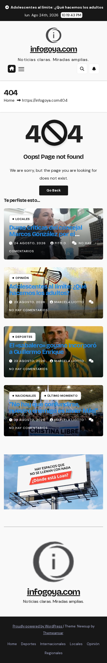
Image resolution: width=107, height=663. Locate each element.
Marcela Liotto (69, 302)
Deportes (23, 337)
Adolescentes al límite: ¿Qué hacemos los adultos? (47, 290)
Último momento (62, 396)
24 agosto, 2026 (30, 243)
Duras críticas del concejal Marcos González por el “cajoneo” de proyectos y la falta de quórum (47, 237)
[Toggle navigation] (21, 69)
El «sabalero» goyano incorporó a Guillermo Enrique (52, 349)
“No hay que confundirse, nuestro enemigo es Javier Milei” (53, 407)
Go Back (53, 190)
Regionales (54, 653)
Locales (22, 219)
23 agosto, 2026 (30, 302)
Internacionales (53, 644)
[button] (82, 69)
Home (9, 100)
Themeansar (53, 633)
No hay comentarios (28, 310)
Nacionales (25, 396)
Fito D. (61, 243)
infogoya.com (53, 49)
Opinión (22, 278)
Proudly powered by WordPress (38, 626)
